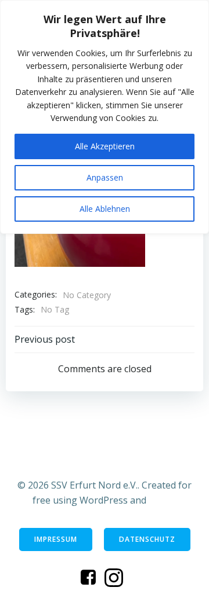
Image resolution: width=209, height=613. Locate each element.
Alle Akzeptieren (105, 146)
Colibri (163, 500)
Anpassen (105, 177)
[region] (104, 117)
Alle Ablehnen (105, 208)
